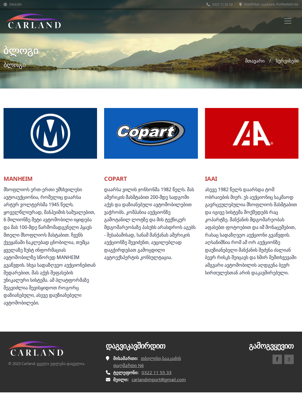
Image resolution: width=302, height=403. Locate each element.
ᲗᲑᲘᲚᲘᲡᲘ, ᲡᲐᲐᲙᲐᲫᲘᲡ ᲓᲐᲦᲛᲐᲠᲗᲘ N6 (270, 4)
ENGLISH (15, 4)
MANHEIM (18, 178)
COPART (115, 178)
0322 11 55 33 (222, 4)
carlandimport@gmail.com (159, 379)
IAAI (211, 178)
